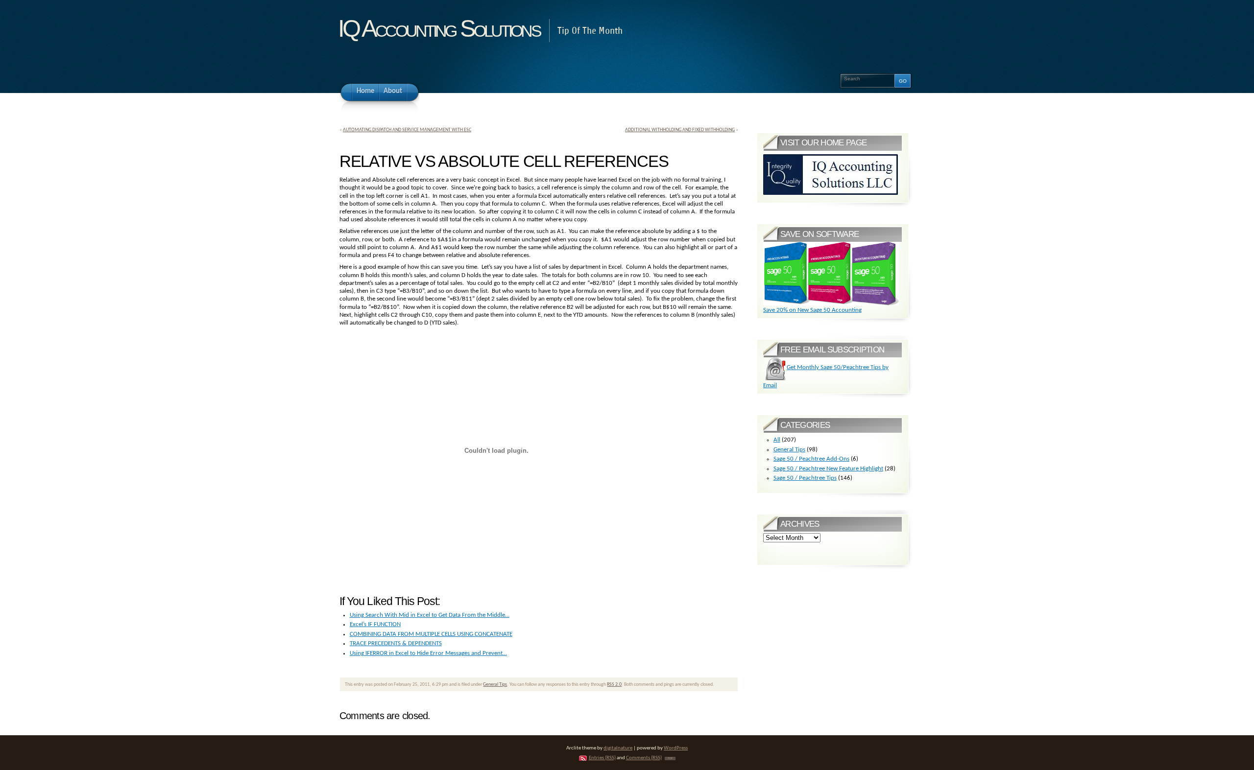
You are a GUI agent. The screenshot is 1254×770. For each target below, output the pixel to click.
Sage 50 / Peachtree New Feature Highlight (828, 469)
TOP (670, 758)
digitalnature (617, 748)
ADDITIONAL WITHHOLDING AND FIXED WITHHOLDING (680, 130)
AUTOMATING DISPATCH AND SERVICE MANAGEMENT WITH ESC (407, 130)
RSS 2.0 (614, 684)
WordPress (676, 748)
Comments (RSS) (644, 758)
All (776, 440)
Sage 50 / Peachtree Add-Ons (811, 459)
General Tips (495, 684)
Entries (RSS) (602, 758)
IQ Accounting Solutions (439, 28)
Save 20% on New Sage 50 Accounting (812, 310)
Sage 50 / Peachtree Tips (805, 478)
